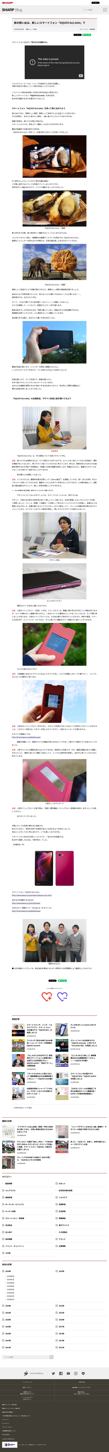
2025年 (61, 1271)
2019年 (61, 1319)
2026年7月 (10, 1279)
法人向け (8, 1232)
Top (104, 1447)
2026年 (8, 1271)
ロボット (62, 1183)
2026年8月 (10, 1276)
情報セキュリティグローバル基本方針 (11, 1408)
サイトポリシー (6, 1423)
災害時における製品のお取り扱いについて (27, 1393)
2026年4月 (10, 1289)
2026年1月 (10, 1299)
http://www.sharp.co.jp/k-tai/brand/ (26, 903)
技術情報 (8, 1239)
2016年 (8, 1333)
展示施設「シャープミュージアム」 (81, 1387)
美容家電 (8, 1197)
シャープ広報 (33, 29)
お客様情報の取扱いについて (9, 1431)
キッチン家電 (10, 1211)
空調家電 (62, 1204)
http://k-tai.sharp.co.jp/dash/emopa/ (26, 737)
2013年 (61, 1340)
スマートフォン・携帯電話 (87, 29)
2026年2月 (10, 1296)
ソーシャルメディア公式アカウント (27, 1398)
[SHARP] (7, 1)
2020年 (8, 1319)
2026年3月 (10, 1293)
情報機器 (62, 1218)
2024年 (8, 1305)
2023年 (61, 1305)
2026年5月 (10, 1286)
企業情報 (62, 1246)
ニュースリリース (27, 1382)
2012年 (8, 1347)
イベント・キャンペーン (14, 1246)
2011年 (61, 1347)
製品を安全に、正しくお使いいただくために (81, 1393)
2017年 (61, 1326)
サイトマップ (5, 1419)
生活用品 (8, 1225)
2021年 (61, 1312)
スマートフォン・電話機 (14, 1218)
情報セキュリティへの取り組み (9, 1404)
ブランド (62, 1239)
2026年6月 (10, 1283)
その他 (7, 1253)
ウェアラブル (10, 1190)
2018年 (8, 1326)
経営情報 (8, 1183)
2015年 (61, 1333)
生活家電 (62, 1211)
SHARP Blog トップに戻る (23, 1108)
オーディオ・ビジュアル (14, 1204)
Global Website (6, 1434)
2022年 (8, 1312)
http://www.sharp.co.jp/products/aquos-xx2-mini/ (32, 895)
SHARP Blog (82, 1382)
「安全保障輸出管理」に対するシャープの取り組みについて (16, 1416)
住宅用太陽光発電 (65, 1190)
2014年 (8, 1340)
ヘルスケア (63, 1197)
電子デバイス (64, 1225)
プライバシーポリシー (7, 1427)
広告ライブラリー (27, 1387)
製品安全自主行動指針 (7, 1412)
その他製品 (63, 1232)
